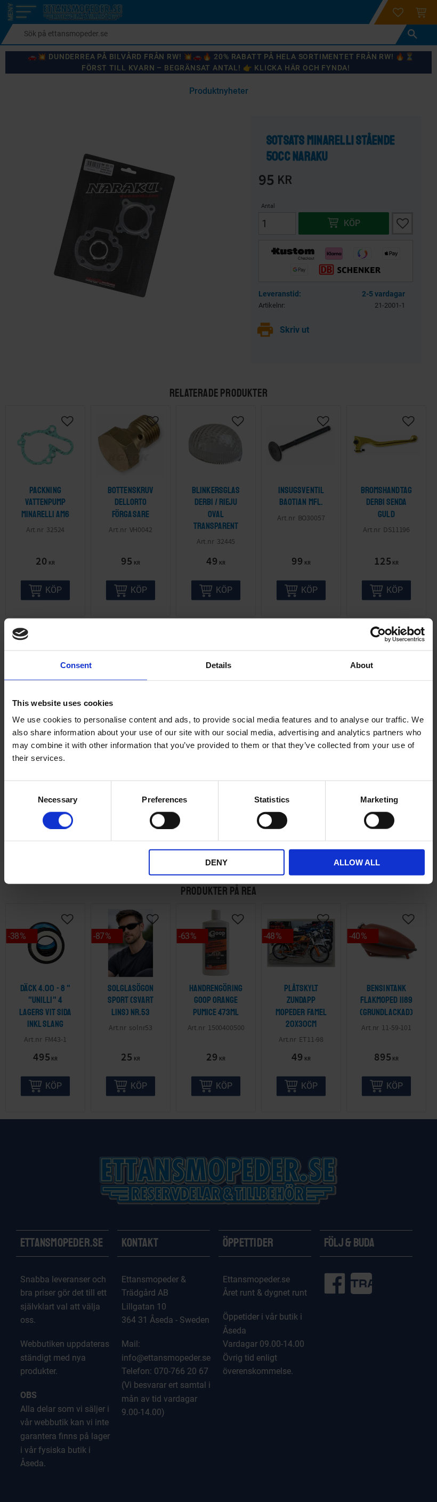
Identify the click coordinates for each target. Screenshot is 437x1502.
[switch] (165, 820)
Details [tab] (218, 664)
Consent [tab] (76, 664)
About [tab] (361, 664)
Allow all (357, 862)
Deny (216, 862)
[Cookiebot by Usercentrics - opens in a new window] (378, 634)
